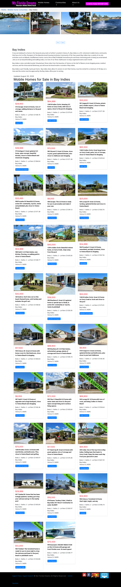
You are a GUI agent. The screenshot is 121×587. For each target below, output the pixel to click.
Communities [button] (61, 3)
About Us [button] (75, 3)
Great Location (52, 120)
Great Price (19, 123)
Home (3, 10)
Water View (83, 166)
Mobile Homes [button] (43, 3)
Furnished (83, 513)
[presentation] (63, 42)
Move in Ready (52, 365)
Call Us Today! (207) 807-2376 (98, 4)
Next (63, 42)
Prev (58, 42)
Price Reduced (20, 220)
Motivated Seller (20, 567)
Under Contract (84, 415)
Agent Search (28, 576)
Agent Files (16, 576)
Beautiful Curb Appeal (22, 169)
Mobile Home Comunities (17, 10)
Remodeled (83, 263)
